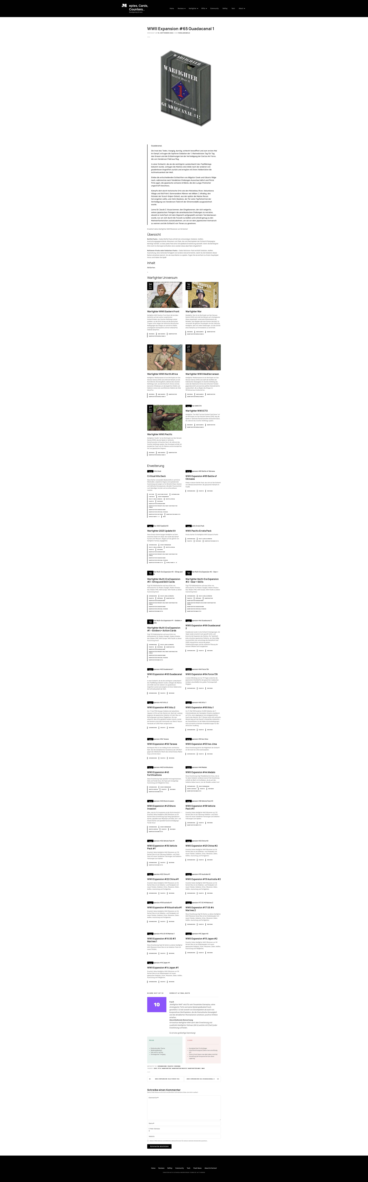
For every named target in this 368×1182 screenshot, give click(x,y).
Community (214, 8)
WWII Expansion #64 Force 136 (167, 1079)
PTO (159, 1068)
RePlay (225, 8)
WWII (164, 516)
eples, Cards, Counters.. (138, 7)
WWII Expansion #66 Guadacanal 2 (200, 1079)
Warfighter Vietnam (156, 514)
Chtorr (151, 494)
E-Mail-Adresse (153, 1130)
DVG (155, 1068)
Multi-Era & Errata (155, 499)
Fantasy (152, 496)
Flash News (197, 1168)
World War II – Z (154, 516)
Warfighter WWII (194, 1068)
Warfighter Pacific (179, 1068)
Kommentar (152, 1098)
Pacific (151, 501)
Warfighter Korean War (157, 503)
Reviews (181, 8)
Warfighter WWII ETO (173, 514)
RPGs (203, 8)
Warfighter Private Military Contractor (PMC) (163, 506)
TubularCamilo (184, 33)
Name (150, 1123)
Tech (233, 8)
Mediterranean (163, 496)
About (241, 8)
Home (172, 8)
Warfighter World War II (157, 336)
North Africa (170, 499)
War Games (161, 333)
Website (151, 1136)
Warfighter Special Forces (158, 512)
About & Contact (211, 1168)
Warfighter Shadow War (157, 509)
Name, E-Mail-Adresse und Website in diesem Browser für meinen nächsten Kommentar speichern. (178, 1141)
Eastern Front (163, 494)
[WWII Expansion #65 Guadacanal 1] (184, 43)
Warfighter (192, 8)
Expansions (175, 494)
